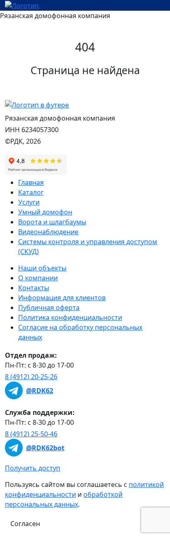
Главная (31, 182)
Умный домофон (45, 212)
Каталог (31, 192)
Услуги (29, 202)
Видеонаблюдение (48, 231)
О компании (38, 277)
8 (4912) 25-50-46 (31, 433)
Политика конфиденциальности (70, 317)
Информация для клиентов (62, 297)
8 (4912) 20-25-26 (31, 376)
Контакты (33, 287)
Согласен (25, 523)
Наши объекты (42, 267)
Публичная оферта (49, 307)
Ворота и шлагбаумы (52, 221)
